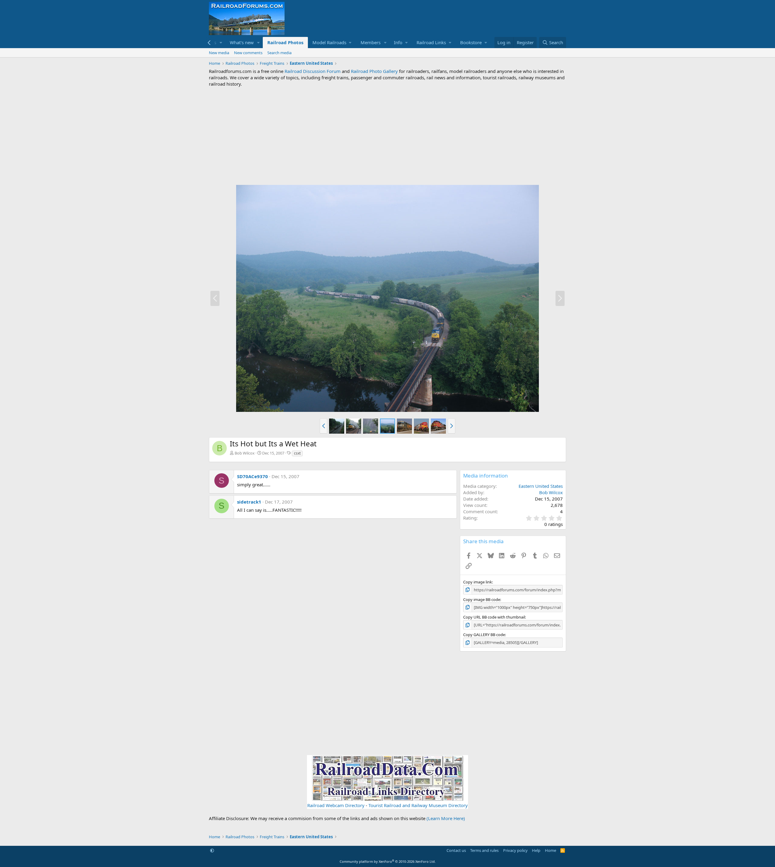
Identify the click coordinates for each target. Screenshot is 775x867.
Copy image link (477, 582)
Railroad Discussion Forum (313, 71)
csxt (297, 453)
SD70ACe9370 (252, 476)
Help (536, 850)
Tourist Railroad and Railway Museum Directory (418, 805)
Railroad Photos (285, 42)
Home (550, 850)
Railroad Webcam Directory (335, 805)
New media (219, 52)
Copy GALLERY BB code (484, 634)
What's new (242, 42)
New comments (248, 52)
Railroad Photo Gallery (374, 71)
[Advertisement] (387, 136)
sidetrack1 (249, 502)
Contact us (456, 850)
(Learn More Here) (446, 818)
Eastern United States (541, 486)
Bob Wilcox (245, 453)
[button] (221, 42)
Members (371, 42)
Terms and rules (484, 850)
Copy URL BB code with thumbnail (494, 617)
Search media (279, 52)
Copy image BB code (481, 599)
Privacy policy (515, 850)
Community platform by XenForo (388, 861)
